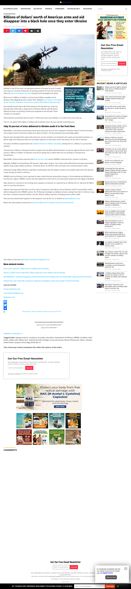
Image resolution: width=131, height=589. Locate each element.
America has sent (40, 159)
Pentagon (46, 340)
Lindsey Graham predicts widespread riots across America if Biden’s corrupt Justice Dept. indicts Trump (116, 192)
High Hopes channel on (34, 260)
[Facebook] (49, 301)
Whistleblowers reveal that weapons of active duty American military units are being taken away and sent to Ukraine (47, 277)
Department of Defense (64, 338)
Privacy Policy (65, 582)
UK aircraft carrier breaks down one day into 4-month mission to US (115, 108)
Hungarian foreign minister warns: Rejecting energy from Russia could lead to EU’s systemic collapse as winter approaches (116, 128)
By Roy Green (116, 248)
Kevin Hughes (21, 26)
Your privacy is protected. (14, 373)
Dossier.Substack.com (12, 289)
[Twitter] (49, 305)
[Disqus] (49, 478)
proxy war (54, 340)
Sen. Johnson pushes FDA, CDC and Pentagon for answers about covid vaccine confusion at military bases (116, 254)
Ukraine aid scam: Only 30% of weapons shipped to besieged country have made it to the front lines (41, 281)
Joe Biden (83, 338)
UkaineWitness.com (72, 199)
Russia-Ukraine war (71, 340)
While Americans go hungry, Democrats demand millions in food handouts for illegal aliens (115, 234)
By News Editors (117, 157)
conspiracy (32, 338)
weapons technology (22, 342)
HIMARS (76, 338)
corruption (41, 338)
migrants (48, 9)
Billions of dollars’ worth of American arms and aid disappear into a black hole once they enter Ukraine (116, 140)
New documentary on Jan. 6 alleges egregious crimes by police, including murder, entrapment (114, 223)
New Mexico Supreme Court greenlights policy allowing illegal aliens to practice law (116, 286)
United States (9, 342)
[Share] (49, 308)
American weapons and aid (20, 93)
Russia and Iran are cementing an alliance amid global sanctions (116, 183)
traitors (82, 340)
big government (22, 338)
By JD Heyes (115, 197)
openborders (59, 9)
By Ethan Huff (116, 238)
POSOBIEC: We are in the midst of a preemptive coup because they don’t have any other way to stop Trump (116, 152)
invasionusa (87, 9)
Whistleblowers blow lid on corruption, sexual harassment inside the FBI (115, 265)
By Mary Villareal (117, 133)
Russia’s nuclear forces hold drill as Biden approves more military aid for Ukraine (34, 273)
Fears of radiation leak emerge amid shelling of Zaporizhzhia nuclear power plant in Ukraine (115, 213)
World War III (36, 342)
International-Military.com (13, 293)
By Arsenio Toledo (117, 93)
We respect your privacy (55, 576)
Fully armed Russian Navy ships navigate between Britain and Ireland (115, 98)
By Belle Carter (116, 290)
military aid (13, 340)
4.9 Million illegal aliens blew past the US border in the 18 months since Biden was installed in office (116, 276)
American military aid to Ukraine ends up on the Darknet (52, 203)
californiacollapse (10, 9)
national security (35, 340)
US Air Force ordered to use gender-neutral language (114, 161)
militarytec (38, 9)
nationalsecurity (73, 9)
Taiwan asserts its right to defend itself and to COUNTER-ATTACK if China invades (115, 89)
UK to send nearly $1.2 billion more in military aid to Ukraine (26, 269)
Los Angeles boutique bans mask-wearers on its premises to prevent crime (116, 244)
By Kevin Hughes (117, 102)
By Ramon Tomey (117, 122)
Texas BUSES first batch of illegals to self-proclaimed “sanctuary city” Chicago (116, 118)
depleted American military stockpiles (47, 144)
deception (50, 338)
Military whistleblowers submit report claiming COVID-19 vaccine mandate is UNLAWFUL (116, 203)
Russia (61, 340)
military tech (23, 340)
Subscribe (110, 586)
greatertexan (25, 9)
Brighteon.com (9, 297)
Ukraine (89, 340)
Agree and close (111, 577)
